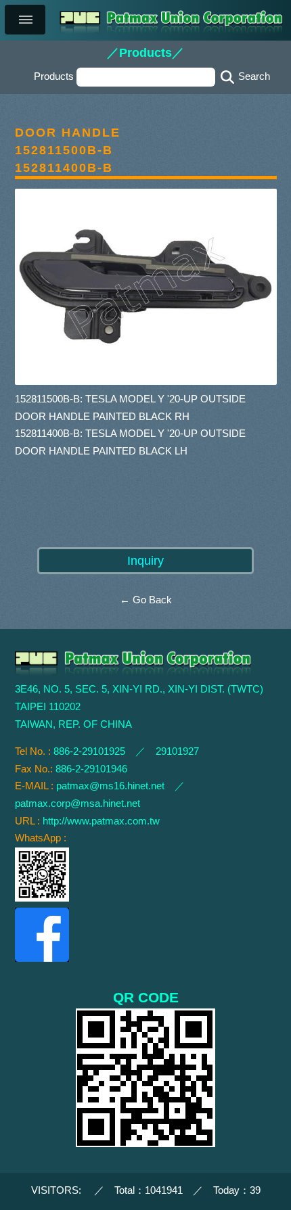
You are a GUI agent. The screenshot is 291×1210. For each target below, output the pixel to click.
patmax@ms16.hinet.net (110, 786)
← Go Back (146, 600)
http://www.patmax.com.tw (101, 821)
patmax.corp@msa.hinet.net (77, 803)
